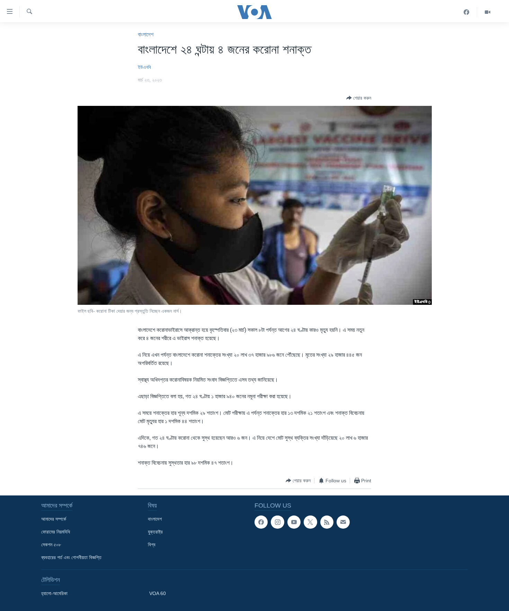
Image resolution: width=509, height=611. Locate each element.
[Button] (358, 98)
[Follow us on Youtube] (294, 522)
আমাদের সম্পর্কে (53, 519)
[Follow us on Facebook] (261, 522)
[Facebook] (466, 12)
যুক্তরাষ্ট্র (155, 532)
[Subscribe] (343, 522)
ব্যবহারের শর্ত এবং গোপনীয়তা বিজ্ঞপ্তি (71, 557)
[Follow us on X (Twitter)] (310, 522)
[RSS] (326, 522)
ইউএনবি (144, 67)
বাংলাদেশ (145, 34)
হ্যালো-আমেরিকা (54, 593)
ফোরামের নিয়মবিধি (55, 532)
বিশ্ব (151, 544)
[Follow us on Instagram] (277, 522)
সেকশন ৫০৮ (51, 544)
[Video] (487, 12)
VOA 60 (157, 593)
